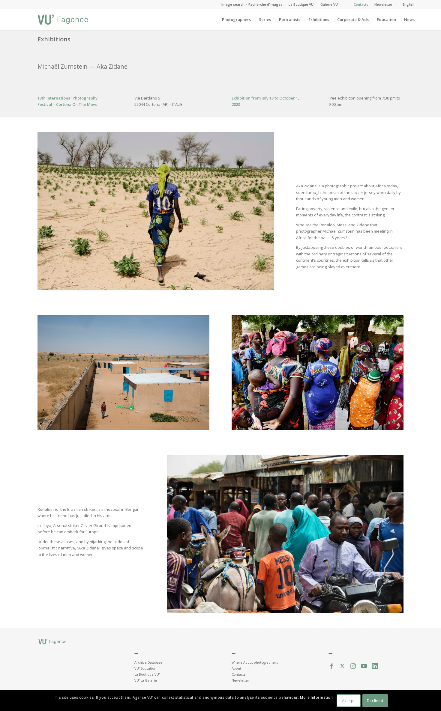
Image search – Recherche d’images (251, 4)
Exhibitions (54, 39)
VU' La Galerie (145, 680)
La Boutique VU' (147, 674)
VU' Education (145, 668)
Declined (375, 700)
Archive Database (148, 662)
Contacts (361, 4)
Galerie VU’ (329, 4)
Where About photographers (255, 662)
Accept (348, 700)
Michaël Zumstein (63, 66)
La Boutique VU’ (301, 4)
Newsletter (383, 4)
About (236, 668)
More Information (316, 697)
